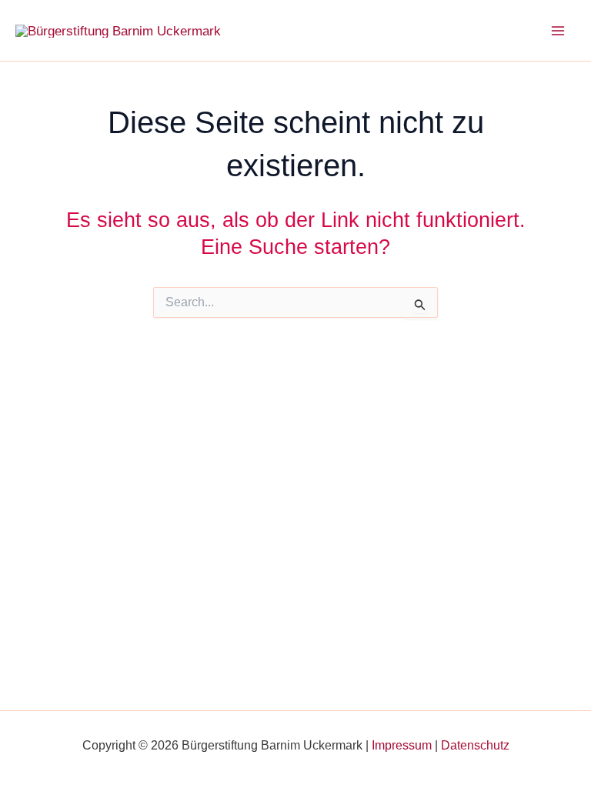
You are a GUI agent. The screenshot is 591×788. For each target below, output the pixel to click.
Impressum (402, 745)
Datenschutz (475, 745)
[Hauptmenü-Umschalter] (558, 30)
